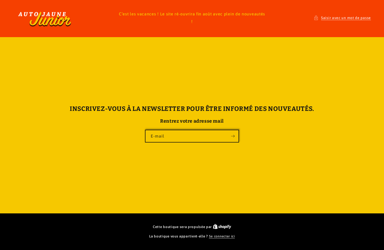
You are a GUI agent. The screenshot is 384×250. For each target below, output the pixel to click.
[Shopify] (222, 227)
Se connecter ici (222, 236)
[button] (342, 18)
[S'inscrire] (232, 136)
